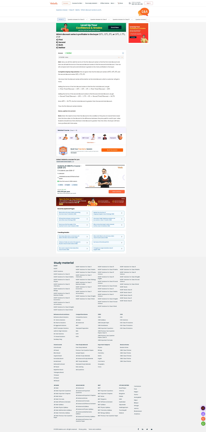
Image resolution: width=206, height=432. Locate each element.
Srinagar (136, 405)
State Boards (57, 347)
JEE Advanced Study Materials (84, 358)
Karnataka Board (58, 358)
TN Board (56, 375)
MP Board (56, 367)
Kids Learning (79, 367)
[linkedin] (142, 429)
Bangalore (122, 393)
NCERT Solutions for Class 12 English (64, 307)
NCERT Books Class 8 (126, 301)
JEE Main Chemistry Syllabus (62, 413)
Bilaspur (136, 403)
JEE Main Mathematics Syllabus (63, 410)
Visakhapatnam (123, 407)
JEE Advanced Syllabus (82, 406)
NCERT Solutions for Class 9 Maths (107, 291)
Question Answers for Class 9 (144, 19)
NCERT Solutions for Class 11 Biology (86, 279)
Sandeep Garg (58, 339)
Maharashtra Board (59, 364)
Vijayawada (122, 404)
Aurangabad (137, 397)
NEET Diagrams (102, 399)
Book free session (112, 150)
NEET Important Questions (105, 391)
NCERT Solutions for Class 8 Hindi (129, 284)
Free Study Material (81, 347)
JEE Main (78, 320)
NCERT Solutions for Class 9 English (108, 299)
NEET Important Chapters (105, 393)
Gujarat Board (58, 356)
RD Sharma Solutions (60, 322)
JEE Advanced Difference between (86, 403)
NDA (77, 331)
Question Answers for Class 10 (121, 19)
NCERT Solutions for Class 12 (62, 274)
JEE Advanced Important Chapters (86, 395)
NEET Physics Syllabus (104, 407)
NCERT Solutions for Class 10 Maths (108, 269)
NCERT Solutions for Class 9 (106, 289)
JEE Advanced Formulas (82, 401)
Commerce (101, 361)
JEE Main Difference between (62, 402)
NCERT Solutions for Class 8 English (130, 277)
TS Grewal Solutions (59, 336)
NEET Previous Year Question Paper (108, 416)
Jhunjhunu (137, 414)
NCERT (55, 268)
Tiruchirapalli (122, 410)
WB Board (56, 380)
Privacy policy (83, 429)
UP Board (56, 378)
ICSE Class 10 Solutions (126, 322)
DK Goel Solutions (59, 334)
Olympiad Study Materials (83, 364)
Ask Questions (80, 369)
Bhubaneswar (138, 411)
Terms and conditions (95, 429)
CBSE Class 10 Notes (125, 356)
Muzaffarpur (122, 388)
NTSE (77, 336)
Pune (135, 389)
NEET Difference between (105, 402)
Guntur (136, 394)
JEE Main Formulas (59, 399)
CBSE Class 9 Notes (125, 358)
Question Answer (62, 10)
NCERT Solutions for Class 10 (106, 267)
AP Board (56, 350)
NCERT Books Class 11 (126, 292)
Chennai (121, 391)
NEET (77, 325)
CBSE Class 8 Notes (125, 361)
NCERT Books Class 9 (126, 298)
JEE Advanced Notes (81, 398)
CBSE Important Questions (105, 328)
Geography (101, 364)
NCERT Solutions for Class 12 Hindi (63, 310)
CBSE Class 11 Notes (125, 353)
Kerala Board (57, 361)
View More (90, 142)
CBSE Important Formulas (105, 340)
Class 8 (71, 10)
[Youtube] (151, 429)
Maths (77, 10)
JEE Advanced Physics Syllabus (84, 409)
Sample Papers (80, 353)
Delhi (120, 399)
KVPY (77, 334)
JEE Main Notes (58, 396)
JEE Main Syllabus (58, 404)
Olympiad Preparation (82, 328)
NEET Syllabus (102, 404)
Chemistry (101, 353)
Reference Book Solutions (61, 317)
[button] (63, 138)
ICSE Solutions (124, 320)
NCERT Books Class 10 (126, 295)
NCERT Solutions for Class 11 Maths (85, 269)
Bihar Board (57, 353)
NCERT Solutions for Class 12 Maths (64, 277)
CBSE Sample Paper (103, 322)
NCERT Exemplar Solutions (61, 328)
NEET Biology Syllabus (104, 413)
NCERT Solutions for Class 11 (83, 267)
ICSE (121, 317)
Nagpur (136, 392)
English (100, 358)
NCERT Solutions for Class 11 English (86, 296)
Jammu (136, 408)
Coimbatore (137, 386)
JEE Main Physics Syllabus (61, 407)
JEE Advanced (80, 322)
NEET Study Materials (82, 361)
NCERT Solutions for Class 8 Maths (130, 269)
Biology (100, 350)
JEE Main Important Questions (62, 391)
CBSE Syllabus (102, 320)
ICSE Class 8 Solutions (126, 328)
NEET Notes (101, 396)
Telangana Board (59, 372)
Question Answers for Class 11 (98, 19)
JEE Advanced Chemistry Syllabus (85, 416)
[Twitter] (147, 429)
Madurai (121, 413)
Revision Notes (124, 347)
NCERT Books (123, 287)
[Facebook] (138, 429)
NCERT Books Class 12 (126, 290)
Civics (99, 367)
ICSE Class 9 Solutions (126, 325)
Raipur (136, 400)
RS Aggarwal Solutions (60, 325)
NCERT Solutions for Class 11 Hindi (85, 299)
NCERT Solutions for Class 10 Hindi (107, 286)
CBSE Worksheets (103, 325)
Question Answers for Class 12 (76, 19)
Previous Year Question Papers (85, 350)
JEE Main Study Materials (83, 356)
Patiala (121, 396)
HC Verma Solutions (59, 320)
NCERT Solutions (58, 271)
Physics (100, 347)
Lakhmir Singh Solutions (60, 331)
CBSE (99, 317)
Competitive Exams (81, 317)
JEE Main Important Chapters (62, 393)
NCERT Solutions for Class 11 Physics (86, 272)
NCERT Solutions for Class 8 (128, 267)
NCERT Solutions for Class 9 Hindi (107, 306)
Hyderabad (122, 402)
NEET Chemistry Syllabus (105, 410)
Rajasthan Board (58, 369)
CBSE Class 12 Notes (125, 350)
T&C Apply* (74, 152)
